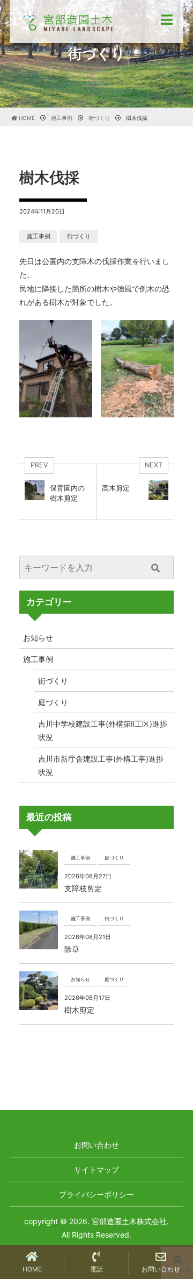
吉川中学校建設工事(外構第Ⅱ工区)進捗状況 (102, 730)
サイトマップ (96, 1169)
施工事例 (38, 236)
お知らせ (38, 637)
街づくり (79, 236)
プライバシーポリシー (96, 1194)
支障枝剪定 (83, 888)
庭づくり (53, 702)
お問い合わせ (96, 1144)
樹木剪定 (79, 1009)
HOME (32, 1269)
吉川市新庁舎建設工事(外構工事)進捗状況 (101, 765)
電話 (96, 1269)
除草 (71, 949)
